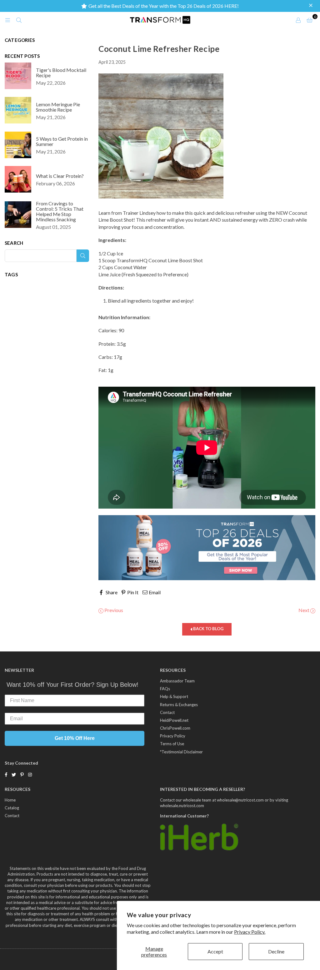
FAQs (165, 688)
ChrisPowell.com (175, 728)
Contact (167, 712)
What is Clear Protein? (60, 175)
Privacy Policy (172, 735)
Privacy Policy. (249, 932)
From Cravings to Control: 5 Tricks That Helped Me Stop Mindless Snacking (59, 211)
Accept (215, 951)
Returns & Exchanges (179, 704)
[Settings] (298, 19)
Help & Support (174, 696)
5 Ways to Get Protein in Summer (62, 141)
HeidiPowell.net (174, 720)
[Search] (18, 19)
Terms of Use (172, 743)
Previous (113, 610)
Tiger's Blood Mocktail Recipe (61, 72)
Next (304, 610)
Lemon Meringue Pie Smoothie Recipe (58, 107)
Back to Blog (207, 628)
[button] (311, 5)
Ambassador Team (177, 680)
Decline (276, 951)
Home (10, 799)
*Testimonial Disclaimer (181, 751)
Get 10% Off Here (75, 738)
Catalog (12, 807)
